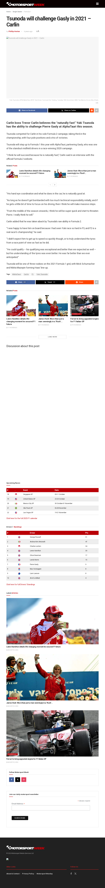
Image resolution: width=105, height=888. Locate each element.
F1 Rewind (44, 314)
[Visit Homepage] (25, 4)
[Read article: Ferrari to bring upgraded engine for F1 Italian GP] (85, 305)
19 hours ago (76, 325)
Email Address (18, 803)
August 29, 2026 (13, 650)
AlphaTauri (16, 274)
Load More (52, 337)
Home (8, 12)
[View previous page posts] (50, 185)
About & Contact (12, 874)
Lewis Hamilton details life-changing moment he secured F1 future (20, 321)
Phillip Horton (14, 31)
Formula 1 (27, 12)
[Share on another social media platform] (96, 110)
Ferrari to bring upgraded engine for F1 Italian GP (26, 759)
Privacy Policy (28, 874)
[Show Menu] (97, 4)
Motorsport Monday (45, 874)
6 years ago (28, 31)
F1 (33, 274)
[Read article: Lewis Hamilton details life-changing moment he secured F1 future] (12, 174)
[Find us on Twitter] (17, 779)
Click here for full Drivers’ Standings (20, 584)
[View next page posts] (55, 185)
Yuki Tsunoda (42, 274)
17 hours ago (25, 176)
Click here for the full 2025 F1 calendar (21, 518)
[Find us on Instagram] (23, 779)
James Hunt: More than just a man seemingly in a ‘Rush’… (29, 703)
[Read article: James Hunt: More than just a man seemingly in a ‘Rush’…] (60, 174)
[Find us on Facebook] (11, 779)
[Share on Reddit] (92, 110)
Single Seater (17, 12)
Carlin (26, 274)
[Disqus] (52, 381)
